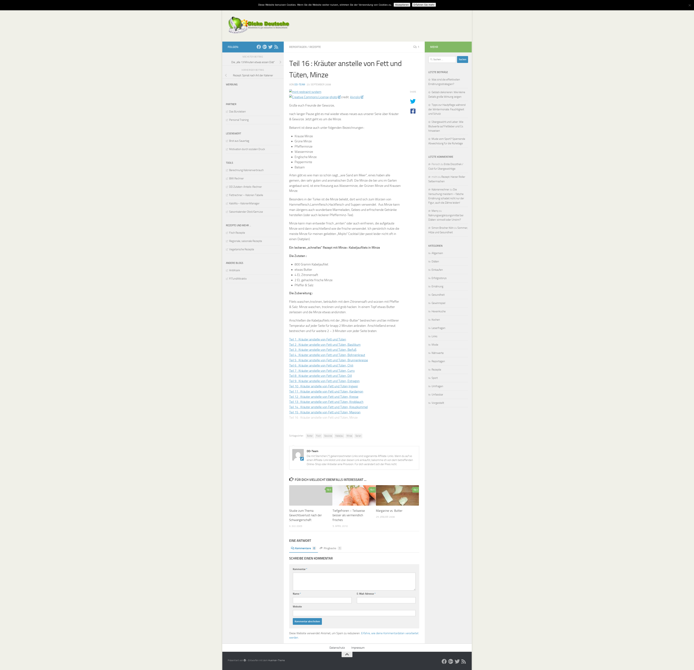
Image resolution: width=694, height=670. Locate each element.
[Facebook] (259, 47)
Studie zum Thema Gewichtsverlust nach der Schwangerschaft (305, 515)
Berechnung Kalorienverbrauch (246, 170)
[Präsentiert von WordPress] (245, 660)
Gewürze (328, 436)
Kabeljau (339, 436)
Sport (435, 378)
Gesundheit (438, 294)
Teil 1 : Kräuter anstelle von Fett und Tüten (317, 339)
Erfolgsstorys (439, 278)
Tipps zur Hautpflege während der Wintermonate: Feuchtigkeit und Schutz (447, 109)
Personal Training (239, 120)
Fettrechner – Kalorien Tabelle (246, 195)
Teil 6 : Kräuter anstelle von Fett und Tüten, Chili (321, 365)
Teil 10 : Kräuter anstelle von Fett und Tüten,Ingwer (323, 386)
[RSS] (276, 47)
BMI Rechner (236, 178)
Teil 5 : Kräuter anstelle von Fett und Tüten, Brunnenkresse (328, 360)
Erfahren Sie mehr (424, 4)
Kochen (436, 319)
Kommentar (300, 569)
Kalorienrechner (440, 189)
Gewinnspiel (438, 303)
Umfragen (437, 386)
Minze (349, 436)
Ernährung (437, 286)
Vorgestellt (438, 403)
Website (297, 606)
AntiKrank (234, 270)
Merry (435, 210)
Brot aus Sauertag (239, 140)
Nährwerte (438, 353)
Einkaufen (437, 269)
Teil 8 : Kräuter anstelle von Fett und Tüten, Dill (320, 376)
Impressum (358, 647)
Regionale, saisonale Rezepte (245, 241)
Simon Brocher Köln (443, 227)
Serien (358, 436)
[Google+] (264, 47)
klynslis (355, 97)
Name (297, 593)
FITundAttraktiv (238, 278)
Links (434, 336)
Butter (310, 436)
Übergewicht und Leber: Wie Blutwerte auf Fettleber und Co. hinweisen (446, 126)
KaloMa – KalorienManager (244, 203)
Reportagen (298, 47)
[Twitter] (270, 47)
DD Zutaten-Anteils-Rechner (245, 186)
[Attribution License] (309, 97)
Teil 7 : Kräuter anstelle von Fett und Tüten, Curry (322, 371)
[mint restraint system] (305, 92)
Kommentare (305, 548)
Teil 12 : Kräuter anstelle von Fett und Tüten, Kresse (323, 397)
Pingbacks (332, 548)
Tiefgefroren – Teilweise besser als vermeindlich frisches (349, 515)
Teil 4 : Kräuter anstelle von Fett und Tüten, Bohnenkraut (327, 355)
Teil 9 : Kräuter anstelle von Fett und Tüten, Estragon (324, 381)
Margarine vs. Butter (389, 510)
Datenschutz (337, 647)
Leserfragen (438, 328)
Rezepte (315, 47)
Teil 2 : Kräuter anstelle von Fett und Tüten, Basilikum (325, 345)
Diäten (435, 261)
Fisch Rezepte (237, 232)
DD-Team (299, 84)
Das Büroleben (237, 111)
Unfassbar (437, 394)
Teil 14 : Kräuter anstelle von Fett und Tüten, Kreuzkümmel (328, 407)
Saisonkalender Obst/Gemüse (246, 211)
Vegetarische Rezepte (241, 249)
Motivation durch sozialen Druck (247, 149)
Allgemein (437, 253)
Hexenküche (439, 311)
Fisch (318, 436)
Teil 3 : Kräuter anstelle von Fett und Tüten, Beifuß (322, 350)
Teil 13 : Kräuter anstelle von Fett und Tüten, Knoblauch (326, 402)
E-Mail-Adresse (366, 593)
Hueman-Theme (276, 660)
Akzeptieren (402, 4)
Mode (435, 344)
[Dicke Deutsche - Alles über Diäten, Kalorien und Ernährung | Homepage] (259, 25)
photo (333, 97)
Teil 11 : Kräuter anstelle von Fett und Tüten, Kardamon (326, 392)
